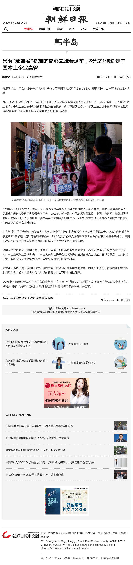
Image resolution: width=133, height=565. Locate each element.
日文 (128, 23)
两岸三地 (44, 29)
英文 (120, 23)
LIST (102, 77)
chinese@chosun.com (53, 548)
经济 (71, 29)
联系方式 (78, 558)
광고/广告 (92, 558)
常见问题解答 (62, 558)
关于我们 (46, 558)
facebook (108, 300)
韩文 (112, 23)
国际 (59, 29)
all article (101, 23)
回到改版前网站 (110, 558)
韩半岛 (28, 29)
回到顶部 (124, 300)
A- (128, 76)
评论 (83, 29)
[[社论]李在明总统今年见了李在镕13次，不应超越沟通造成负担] (35, 349)
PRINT (113, 77)
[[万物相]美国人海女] (97, 349)
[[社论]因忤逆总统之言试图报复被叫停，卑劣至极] (35, 368)
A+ (121, 76)
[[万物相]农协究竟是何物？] (97, 368)
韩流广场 (98, 29)
